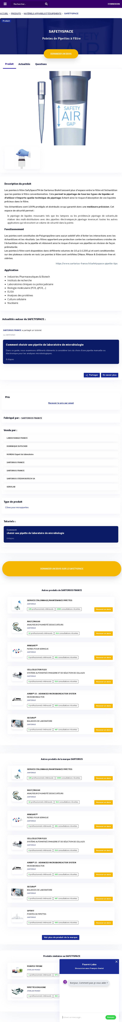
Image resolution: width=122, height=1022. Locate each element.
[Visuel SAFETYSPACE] (61, 108)
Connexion (114, 4)
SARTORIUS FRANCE (12, 330)
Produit (9, 64)
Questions (41, 64)
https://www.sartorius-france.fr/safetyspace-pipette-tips (87, 263)
